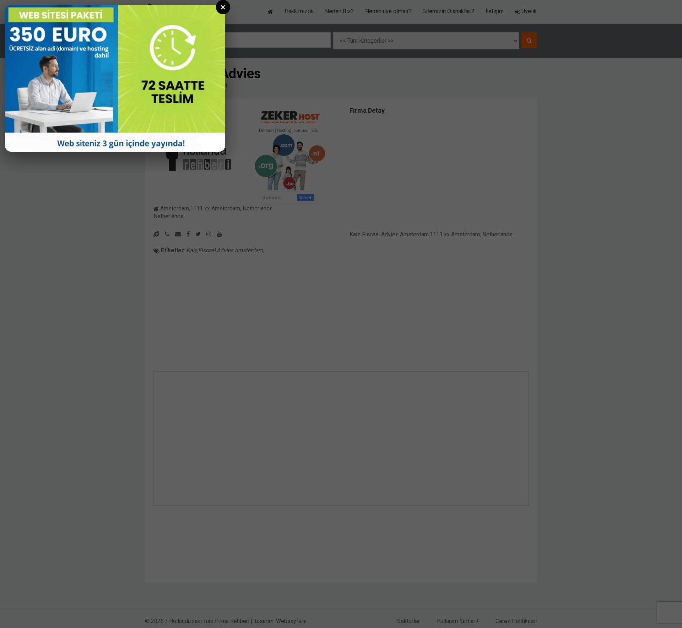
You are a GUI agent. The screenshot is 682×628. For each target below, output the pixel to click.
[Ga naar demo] (115, 78)
